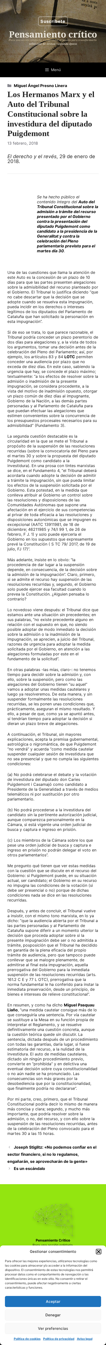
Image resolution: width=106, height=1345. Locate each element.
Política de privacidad (58, 1339)
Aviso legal (84, 1339)
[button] (98, 1251)
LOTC (69, 356)
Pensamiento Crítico (53, 1240)
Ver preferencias (53, 1328)
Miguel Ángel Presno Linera (40, 85)
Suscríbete (52, 21)
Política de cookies (27, 1339)
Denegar (53, 1315)
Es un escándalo (29, 1168)
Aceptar (53, 1301)
